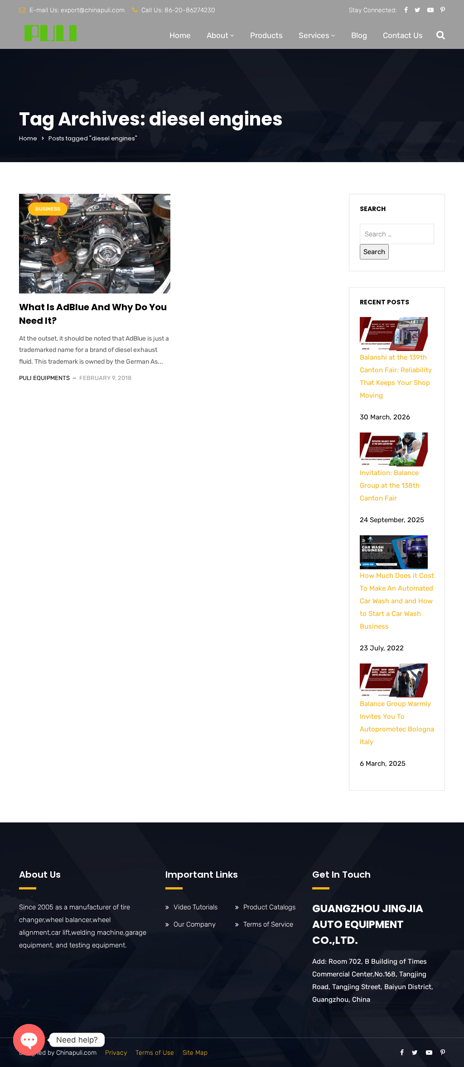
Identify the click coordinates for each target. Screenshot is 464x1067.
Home (180, 35)
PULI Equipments (44, 378)
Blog (359, 35)
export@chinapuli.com (93, 10)
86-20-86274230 (189, 10)
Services (314, 35)
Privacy (116, 1053)
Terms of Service (268, 924)
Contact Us (403, 35)
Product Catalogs (269, 907)
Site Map (195, 1053)
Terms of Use (154, 1053)
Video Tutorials (196, 907)
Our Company (195, 924)
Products (266, 35)
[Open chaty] (29, 1040)
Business (47, 209)
